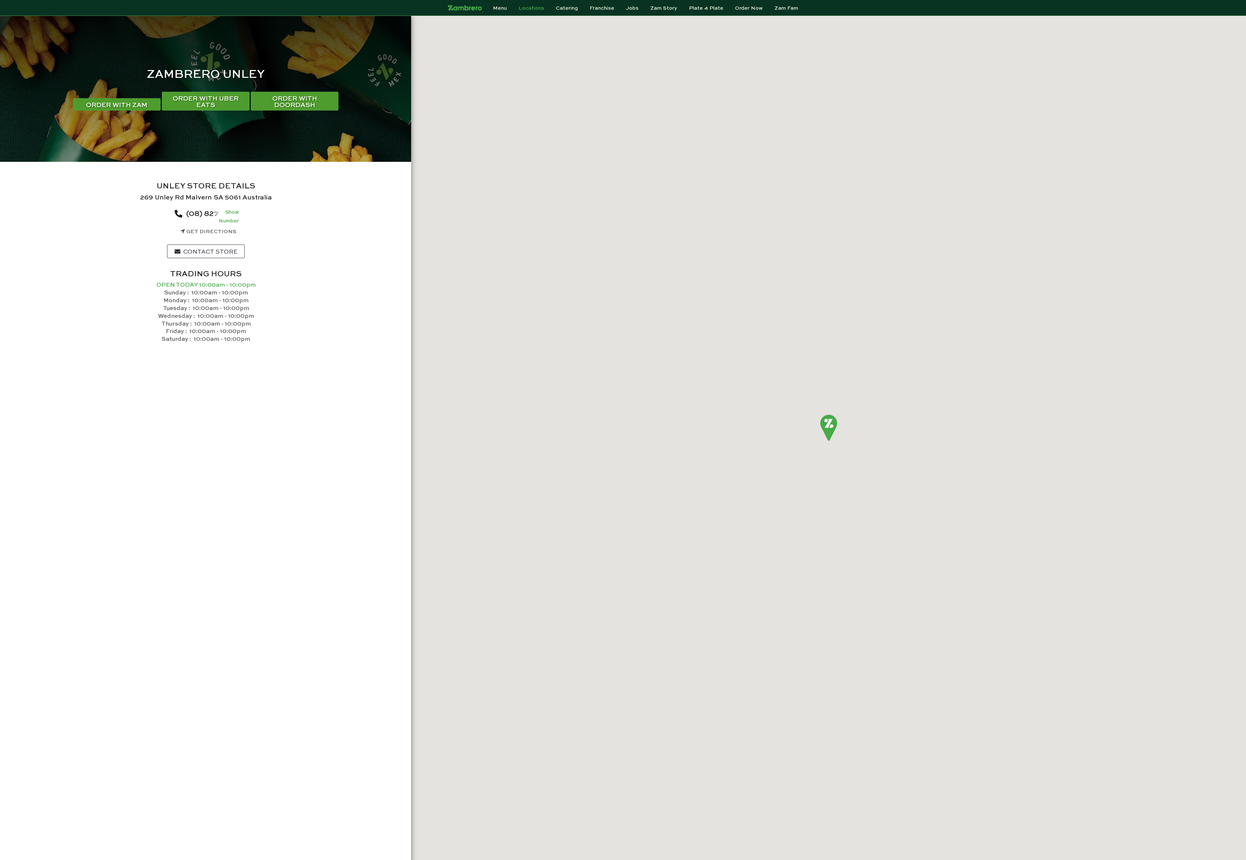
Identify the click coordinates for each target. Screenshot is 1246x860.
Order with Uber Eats (205, 101)
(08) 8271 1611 (211, 212)
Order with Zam (116, 104)
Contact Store (210, 251)
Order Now (749, 7)
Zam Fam (786, 7)
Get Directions (211, 231)
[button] (829, 428)
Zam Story (663, 7)
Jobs (632, 7)
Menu (500, 7)
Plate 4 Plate (706, 7)
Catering (567, 7)
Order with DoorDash (294, 101)
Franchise (602, 7)
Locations (531, 7)
